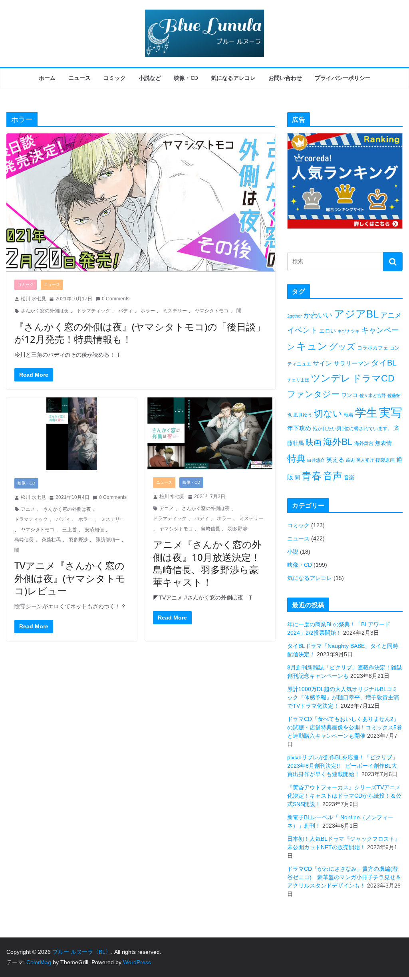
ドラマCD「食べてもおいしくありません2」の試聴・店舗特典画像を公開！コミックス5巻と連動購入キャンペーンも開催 (344, 727)
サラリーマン (351, 363)
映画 (314, 442)
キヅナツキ (348, 331)
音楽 (349, 478)
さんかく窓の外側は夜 (45, 311)
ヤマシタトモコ (211, 311)
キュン (312, 345)
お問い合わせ (285, 77)
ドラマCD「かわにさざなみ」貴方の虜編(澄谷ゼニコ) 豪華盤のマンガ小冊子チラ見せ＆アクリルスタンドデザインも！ (344, 877)
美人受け (365, 460)
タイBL (384, 362)
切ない (328, 413)
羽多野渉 (78, 539)
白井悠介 (316, 460)
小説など (150, 77)
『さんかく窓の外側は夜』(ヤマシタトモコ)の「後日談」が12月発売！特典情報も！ (139, 333)
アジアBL (356, 314)
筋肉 (350, 460)
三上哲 (69, 529)
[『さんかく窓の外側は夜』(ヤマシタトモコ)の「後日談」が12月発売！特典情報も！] (140, 202)
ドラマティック (93, 311)
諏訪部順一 (108, 539)
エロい (327, 331)
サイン (322, 363)
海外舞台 (363, 443)
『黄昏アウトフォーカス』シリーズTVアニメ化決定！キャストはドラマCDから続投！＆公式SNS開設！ (344, 795)
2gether (294, 316)
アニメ (28, 509)
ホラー (148, 311)
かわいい (318, 315)
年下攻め (299, 428)
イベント (302, 330)
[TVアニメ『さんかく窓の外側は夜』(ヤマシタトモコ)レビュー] (71, 433)
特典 (296, 458)
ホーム (47, 77)
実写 (390, 412)
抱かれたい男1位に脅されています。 (352, 428)
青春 (312, 475)
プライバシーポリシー (343, 77)
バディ (125, 311)
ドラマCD (373, 378)
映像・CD (186, 77)
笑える (335, 459)
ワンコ (349, 395)
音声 (332, 476)
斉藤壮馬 (51, 539)
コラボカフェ (372, 348)
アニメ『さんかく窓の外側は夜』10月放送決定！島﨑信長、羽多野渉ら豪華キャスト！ (207, 563)
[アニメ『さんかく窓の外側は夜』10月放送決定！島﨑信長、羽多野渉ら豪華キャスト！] (210, 433)
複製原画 (385, 460)
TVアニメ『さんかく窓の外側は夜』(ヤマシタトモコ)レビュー (69, 578)
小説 (292, 551)
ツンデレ (331, 378)
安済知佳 (94, 529)
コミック (114, 77)
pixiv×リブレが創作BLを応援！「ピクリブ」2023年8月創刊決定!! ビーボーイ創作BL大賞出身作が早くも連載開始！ (342, 765)
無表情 (383, 443)
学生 (366, 413)
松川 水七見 (33, 299)
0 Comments (115, 299)
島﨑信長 (24, 539)
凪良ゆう (302, 415)
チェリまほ (298, 379)
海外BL (338, 442)
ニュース (79, 77)
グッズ (342, 346)
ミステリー (175, 311)
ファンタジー (313, 394)
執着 (348, 415)
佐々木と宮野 (372, 395)
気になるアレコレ (233, 77)
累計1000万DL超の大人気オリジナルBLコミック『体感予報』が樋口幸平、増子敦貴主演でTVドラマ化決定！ (343, 697)
